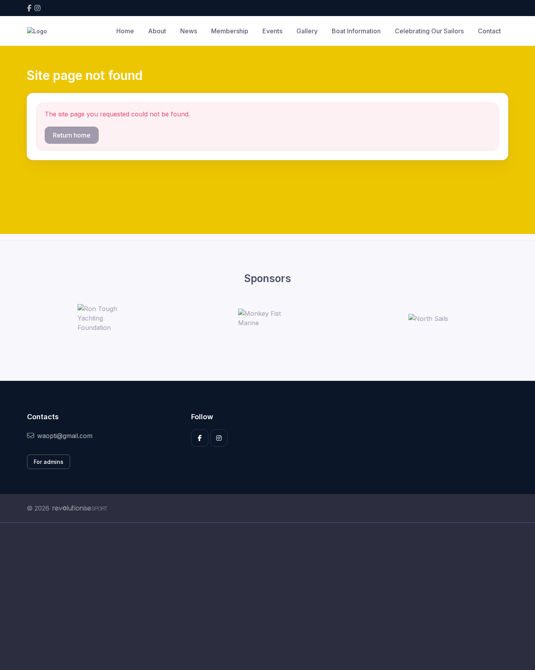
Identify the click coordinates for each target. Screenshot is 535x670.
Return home (71, 135)
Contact (489, 31)
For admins (48, 461)
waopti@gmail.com (64, 436)
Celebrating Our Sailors (429, 31)
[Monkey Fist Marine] (267, 318)
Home (125, 31)
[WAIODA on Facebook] (29, 8)
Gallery (307, 31)
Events (272, 31)
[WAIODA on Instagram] (37, 8)
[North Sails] (428, 318)
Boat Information (356, 31)
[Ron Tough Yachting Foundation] (107, 318)
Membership (229, 31)
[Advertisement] (262, 596)
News (188, 31)
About (157, 31)
